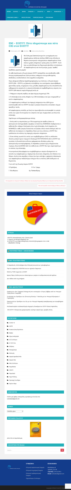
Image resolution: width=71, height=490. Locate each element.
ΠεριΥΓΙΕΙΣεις (13, 377)
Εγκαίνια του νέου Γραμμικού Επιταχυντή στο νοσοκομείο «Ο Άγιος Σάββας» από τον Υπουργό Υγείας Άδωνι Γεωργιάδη (34, 292)
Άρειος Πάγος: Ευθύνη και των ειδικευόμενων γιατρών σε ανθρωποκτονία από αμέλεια (31, 275)
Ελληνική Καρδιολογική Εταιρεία (35, 467)
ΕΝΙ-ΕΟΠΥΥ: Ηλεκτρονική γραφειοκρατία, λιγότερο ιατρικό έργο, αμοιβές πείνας (29, 310)
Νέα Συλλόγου (13, 363)
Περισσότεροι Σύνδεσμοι (33, 478)
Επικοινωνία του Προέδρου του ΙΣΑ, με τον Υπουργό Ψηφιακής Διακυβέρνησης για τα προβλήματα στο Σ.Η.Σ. (35, 302)
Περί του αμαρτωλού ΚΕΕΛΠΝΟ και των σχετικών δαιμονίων (24, 268)
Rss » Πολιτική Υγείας (17, 260)
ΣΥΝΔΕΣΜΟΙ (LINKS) (12, 17)
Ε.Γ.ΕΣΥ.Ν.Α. (12, 343)
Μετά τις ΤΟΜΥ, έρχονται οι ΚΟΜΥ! (17, 272)
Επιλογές (11, 353)
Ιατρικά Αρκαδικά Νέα (15, 356)
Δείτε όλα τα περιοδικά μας (14, 438)
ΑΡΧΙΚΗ (9, 11)
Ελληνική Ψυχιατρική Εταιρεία (34, 470)
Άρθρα (11, 333)
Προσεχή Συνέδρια (14, 380)
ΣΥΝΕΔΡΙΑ (30, 11)
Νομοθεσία (12, 366)
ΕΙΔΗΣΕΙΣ (15, 11)
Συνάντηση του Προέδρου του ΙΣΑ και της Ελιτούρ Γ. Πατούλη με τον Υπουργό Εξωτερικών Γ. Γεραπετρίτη (33, 297)
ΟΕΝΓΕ (11, 370)
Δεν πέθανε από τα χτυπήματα (15, 278)
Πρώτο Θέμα (12, 383)
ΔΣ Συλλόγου (13, 339)
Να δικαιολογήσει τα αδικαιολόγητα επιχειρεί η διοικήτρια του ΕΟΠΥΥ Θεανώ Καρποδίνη (32, 306)
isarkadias (25, 51)
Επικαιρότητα (13, 350)
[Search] (62, 450)
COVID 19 (12, 323)
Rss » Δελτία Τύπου (16, 287)
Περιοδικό (12, 373)
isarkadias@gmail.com (13, 399)
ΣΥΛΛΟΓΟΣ (40, 11)
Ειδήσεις (11, 346)
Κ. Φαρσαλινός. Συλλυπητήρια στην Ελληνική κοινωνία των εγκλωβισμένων (28, 265)
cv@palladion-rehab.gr (14, 243)
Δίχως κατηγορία (14, 336)
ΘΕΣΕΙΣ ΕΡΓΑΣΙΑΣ (26, 17)
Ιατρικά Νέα (12, 360)
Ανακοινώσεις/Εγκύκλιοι (37, 51)
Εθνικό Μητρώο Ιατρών (35, 193)
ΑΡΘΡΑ (24, 11)
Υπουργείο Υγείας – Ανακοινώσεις (21, 251)
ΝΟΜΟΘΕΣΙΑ (57, 11)
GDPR (11, 326)
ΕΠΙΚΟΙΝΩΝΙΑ (49, 17)
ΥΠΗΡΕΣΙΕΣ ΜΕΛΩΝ (38, 17)
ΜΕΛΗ (48, 11)
